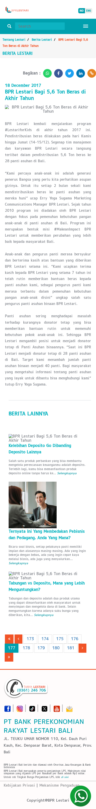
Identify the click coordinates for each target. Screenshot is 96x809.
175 (60, 639)
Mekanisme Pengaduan (59, 785)
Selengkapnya (67, 473)
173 (30, 639)
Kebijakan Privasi (19, 785)
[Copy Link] (90, 72)
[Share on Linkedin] (79, 72)
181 (70, 648)
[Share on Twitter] (68, 72)
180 (56, 648)
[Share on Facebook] (57, 72)
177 (11, 648)
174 (45, 639)
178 (26, 648)
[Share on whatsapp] (46, 72)
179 (41, 648)
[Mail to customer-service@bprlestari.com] (69, 707)
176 (74, 639)
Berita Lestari (42, 39)
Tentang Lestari (13, 39)
